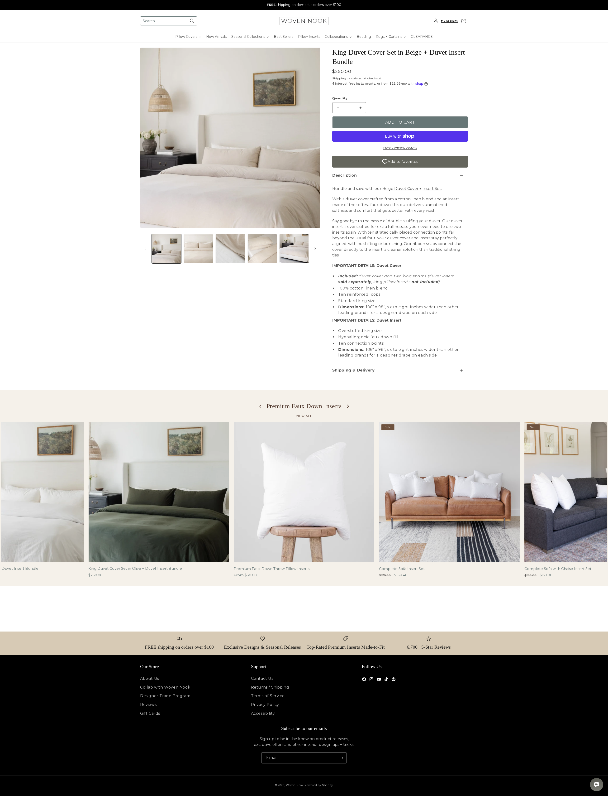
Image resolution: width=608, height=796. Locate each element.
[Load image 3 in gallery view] (230, 248)
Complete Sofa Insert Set (402, 568)
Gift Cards (150, 713)
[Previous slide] (260, 406)
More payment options (400, 147)
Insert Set (432, 188)
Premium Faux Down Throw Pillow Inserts (271, 568)
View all (304, 416)
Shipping (339, 78)
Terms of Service (268, 696)
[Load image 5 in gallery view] (294, 248)
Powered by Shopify (318, 785)
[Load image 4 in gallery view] (262, 248)
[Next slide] (347, 406)
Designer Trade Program (165, 696)
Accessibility (263, 713)
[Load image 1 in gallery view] (166, 248)
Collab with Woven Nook (165, 687)
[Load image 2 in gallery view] (198, 248)
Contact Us (262, 678)
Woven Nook (295, 785)
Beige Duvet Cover (400, 188)
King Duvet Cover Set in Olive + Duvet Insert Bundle (135, 568)
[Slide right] (315, 248)
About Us (149, 678)
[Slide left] (145, 248)
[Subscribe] (341, 757)
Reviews (148, 704)
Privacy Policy (265, 704)
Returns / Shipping (270, 687)
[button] (168, 20)
